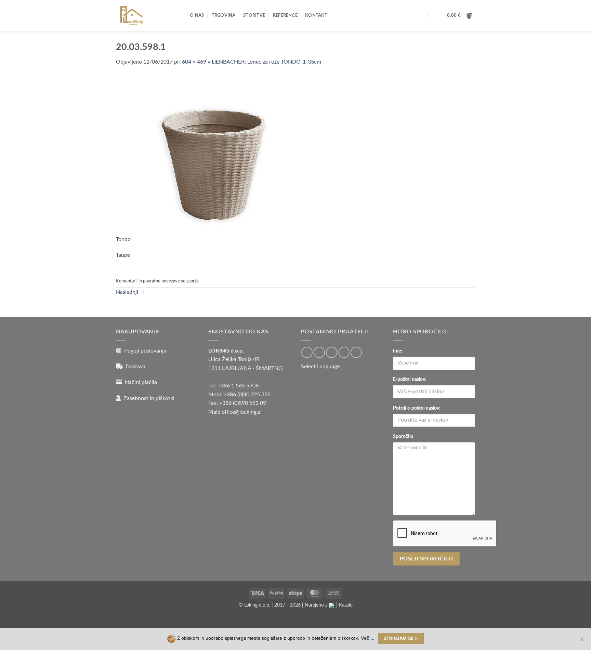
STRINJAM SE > (401, 638)
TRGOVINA (224, 15)
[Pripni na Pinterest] (344, 352)
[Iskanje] (422, 15)
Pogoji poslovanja (143, 351)
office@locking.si (242, 412)
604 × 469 (194, 62)
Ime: (397, 351)
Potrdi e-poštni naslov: (417, 408)
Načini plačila (139, 382)
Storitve (254, 15)
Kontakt (316, 15)
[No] (582, 641)
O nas (197, 15)
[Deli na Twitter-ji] (319, 352)
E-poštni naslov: (409, 379)
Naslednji (130, 292)
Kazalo (346, 605)
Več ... (368, 638)
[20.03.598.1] (219, 154)
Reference (285, 15)
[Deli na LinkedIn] (356, 352)
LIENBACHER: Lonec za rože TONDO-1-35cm (266, 62)
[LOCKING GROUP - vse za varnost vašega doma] (148, 15)
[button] (436, 15)
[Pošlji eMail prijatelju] (331, 352)
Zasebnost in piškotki (147, 398)
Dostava (134, 366)
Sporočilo (403, 436)
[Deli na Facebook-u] (307, 352)
